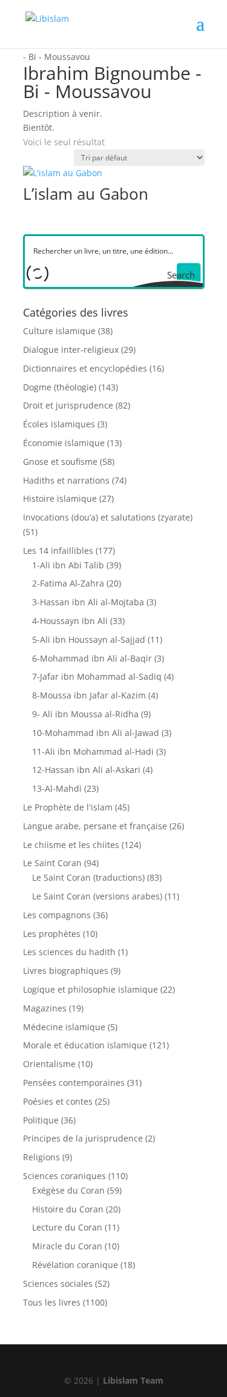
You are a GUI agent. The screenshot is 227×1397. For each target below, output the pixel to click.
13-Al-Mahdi (57, 788)
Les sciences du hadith (69, 952)
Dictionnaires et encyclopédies (85, 368)
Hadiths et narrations (66, 480)
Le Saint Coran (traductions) (88, 877)
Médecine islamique (64, 1027)
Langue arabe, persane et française (95, 826)
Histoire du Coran (68, 1209)
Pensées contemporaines (74, 1082)
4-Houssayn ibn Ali (70, 620)
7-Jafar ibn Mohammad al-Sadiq (97, 676)
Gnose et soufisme (60, 461)
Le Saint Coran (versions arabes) (97, 896)
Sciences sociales (58, 1283)
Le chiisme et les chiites (71, 844)
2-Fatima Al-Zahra (68, 583)
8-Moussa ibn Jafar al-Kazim (89, 695)
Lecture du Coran (67, 1227)
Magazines (45, 1008)
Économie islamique (64, 443)
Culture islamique (59, 331)
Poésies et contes (58, 1101)
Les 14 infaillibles (58, 550)
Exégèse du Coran (68, 1190)
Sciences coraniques (64, 1176)
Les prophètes (52, 933)
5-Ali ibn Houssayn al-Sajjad (88, 639)
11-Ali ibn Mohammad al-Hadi (93, 751)
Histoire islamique (60, 498)
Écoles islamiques (59, 424)
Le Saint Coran (52, 863)
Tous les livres (52, 1302)
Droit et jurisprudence (68, 405)
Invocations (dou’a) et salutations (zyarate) (107, 517)
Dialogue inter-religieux (71, 349)
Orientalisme (49, 1064)
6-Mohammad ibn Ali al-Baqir (92, 658)
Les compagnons (57, 915)
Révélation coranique (75, 1264)
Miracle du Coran (67, 1246)
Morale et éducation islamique (85, 1045)
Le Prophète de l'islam (68, 807)
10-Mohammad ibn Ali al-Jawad (95, 732)
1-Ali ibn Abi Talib (68, 565)
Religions (41, 1157)
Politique (41, 1120)
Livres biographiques (65, 970)
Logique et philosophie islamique (90, 989)
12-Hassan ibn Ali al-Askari (86, 769)
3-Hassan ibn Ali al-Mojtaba (88, 602)
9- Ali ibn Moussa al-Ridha (85, 714)
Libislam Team (133, 1380)
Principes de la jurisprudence (83, 1138)
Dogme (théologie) (59, 387)
